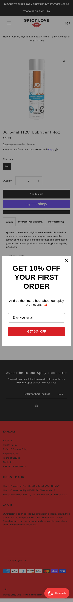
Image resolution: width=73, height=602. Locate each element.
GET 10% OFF (36, 331)
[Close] (66, 260)
